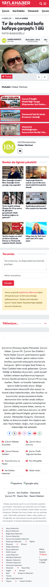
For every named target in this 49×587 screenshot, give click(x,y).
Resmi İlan (22, 496)
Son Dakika (19, 10)
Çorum (5, 10)
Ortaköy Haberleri (13, 562)
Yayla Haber (21, 18)
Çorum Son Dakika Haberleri (17, 539)
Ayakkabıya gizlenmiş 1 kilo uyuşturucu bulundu (36, 207)
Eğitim (32, 541)
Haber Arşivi (34, 470)
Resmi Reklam (37, 496)
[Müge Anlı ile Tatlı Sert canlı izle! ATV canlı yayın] (36, 227)
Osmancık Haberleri (14, 565)
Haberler (6, 18)
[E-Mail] (20, 151)
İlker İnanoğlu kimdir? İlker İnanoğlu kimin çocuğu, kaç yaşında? (12, 182)
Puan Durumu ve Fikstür (11, 462)
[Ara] (40, 3)
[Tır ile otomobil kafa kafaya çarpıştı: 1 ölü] (24, 59)
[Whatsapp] (39, 433)
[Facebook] (9, 433)
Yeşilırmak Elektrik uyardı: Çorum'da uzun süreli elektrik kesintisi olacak (36, 183)
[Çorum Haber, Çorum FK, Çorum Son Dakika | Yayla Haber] (16, 4)
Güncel (23, 544)
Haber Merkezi (25, 145)
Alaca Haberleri (12, 528)
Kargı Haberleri (12, 549)
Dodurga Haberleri (14, 541)
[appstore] (16, 483)
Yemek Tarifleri (25, 581)
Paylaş (8, 76)
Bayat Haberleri (12, 531)
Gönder (8, 283)
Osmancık (33, 10)
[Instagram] (24, 433)
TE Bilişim (43, 554)
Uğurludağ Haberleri (14, 578)
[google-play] (31, 483)
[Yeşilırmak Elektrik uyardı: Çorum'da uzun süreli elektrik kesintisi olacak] (36, 172)
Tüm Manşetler (35, 461)
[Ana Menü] (45, 3)
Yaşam (8, 581)
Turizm (8, 576)
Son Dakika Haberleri (8, 472)
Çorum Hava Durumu (33, 443)
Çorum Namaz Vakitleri (10, 452)
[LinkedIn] (29, 433)
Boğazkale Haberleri (14, 534)
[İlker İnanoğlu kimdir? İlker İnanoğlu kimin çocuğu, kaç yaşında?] (12, 172)
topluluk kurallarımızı (28, 292)
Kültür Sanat (11, 552)
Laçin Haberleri (12, 555)
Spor (8, 573)
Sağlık (8, 570)
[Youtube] (34, 433)
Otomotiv (9, 568)
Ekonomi (9, 544)
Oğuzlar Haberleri (13, 560)
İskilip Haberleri (12, 547)
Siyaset (22, 570)
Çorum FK (10, 496)
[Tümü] (45, 323)
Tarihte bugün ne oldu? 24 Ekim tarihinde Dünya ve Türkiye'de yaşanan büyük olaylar (12, 239)
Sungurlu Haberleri (25, 573)
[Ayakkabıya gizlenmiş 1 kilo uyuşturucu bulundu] (36, 197)
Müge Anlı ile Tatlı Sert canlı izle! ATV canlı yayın (36, 238)
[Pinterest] (19, 433)
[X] (14, 433)
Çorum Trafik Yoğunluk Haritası (33, 452)
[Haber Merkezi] (8, 146)
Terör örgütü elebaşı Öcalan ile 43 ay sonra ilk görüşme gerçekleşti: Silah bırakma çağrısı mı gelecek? (12, 212)
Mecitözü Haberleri (13, 557)
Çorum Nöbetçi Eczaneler (10, 443)
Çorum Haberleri (13, 536)
